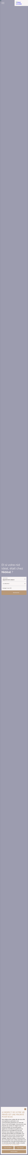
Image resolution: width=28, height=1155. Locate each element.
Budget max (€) (7, 588)
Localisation (6, 583)
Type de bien (5, 578)
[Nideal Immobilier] (21, 3)
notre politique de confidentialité (10, 1144)
